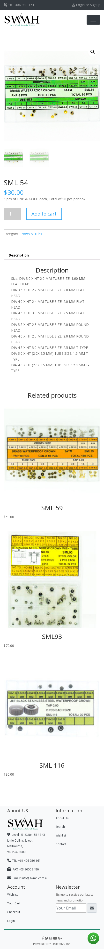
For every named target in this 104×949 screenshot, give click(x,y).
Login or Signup (87, 4)
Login (11, 921)
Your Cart (13, 903)
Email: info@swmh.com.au (30, 878)
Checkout (13, 912)
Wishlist (61, 835)
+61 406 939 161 (20, 4)
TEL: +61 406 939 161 (26, 861)
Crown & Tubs (31, 234)
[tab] (52, 255)
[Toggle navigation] (93, 20)
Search (60, 827)
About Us (62, 818)
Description (19, 255)
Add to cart (44, 213)
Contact (61, 844)
